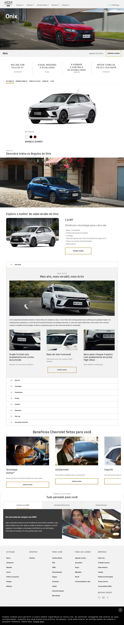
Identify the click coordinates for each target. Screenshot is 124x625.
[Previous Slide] (3, 182)
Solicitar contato (78, 251)
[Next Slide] (118, 237)
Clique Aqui (38, 621)
